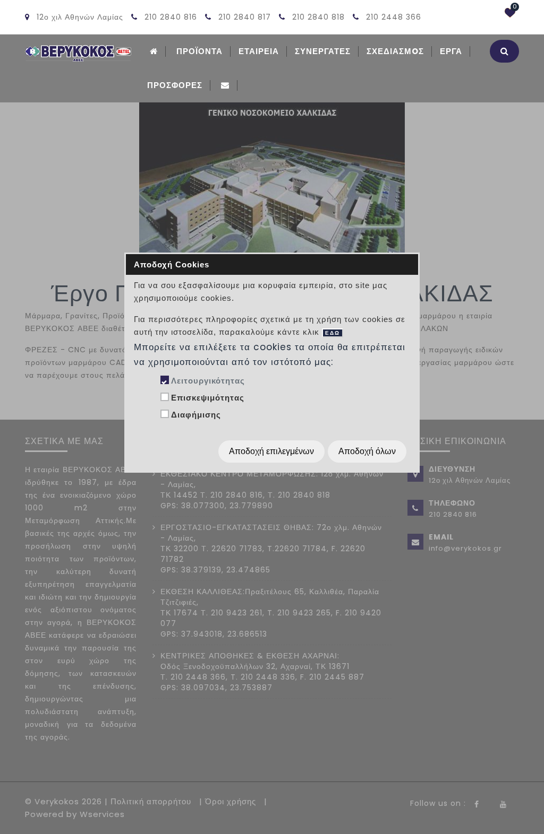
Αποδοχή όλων (367, 451)
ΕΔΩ (332, 333)
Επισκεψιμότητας (207, 397)
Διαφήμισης (196, 414)
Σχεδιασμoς (395, 51)
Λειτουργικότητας (208, 380)
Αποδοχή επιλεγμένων (271, 451)
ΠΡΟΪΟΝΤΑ (199, 51)
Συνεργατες (323, 51)
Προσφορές (174, 85)
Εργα (451, 51)
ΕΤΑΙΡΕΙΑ (259, 51)
